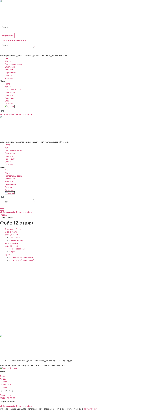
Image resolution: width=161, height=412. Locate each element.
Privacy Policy (90, 409)
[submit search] (36, 46)
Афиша (8, 61)
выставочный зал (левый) (21, 257)
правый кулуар (16, 240)
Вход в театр (11, 232)
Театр (7, 58)
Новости (9, 69)
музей (7, 254)
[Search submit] (2, 32)
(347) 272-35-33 (7, 395)
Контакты (9, 78)
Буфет (12, 251)
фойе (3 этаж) (11, 246)
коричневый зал (17, 249)
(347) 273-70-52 (7, 398)
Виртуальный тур (13, 229)
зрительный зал (12, 243)
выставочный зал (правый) (22, 260)
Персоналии (10, 72)
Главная (3, 215)
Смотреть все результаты (14, 40)
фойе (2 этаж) (11, 234)
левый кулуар (15, 237)
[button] (80, 81)
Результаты (7, 35)
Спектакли (10, 67)
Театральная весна (13, 64)
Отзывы (8, 75)
